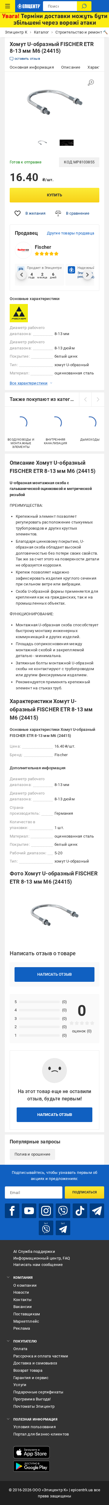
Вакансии (22, 1306)
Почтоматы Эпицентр (34, 1406)
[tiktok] (80, 1210)
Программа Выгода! (32, 1399)
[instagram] (46, 1210)
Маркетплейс (26, 1321)
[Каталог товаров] (7, 6)
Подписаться (84, 1192)
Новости (21, 1292)
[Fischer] (25, 313)
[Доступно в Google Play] (31, 1466)
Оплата (20, 1348)
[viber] (63, 1210)
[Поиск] (84, 6)
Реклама (21, 1328)
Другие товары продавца (70, 233)
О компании (25, 1285)
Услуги (19, 1384)
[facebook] (12, 1210)
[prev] (85, 399)
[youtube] (29, 1210)
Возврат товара (27, 1370)
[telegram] (97, 1210)
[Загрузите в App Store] (31, 1452)
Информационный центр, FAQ (41, 1258)
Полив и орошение (32, 1154)
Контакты (22, 1299)
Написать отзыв (54, 974)
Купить (54, 195)
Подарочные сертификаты (38, 1392)
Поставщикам (26, 1314)
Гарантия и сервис (30, 1377)
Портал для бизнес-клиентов (41, 1434)
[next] (97, 399)
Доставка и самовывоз (35, 1363)
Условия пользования (34, 1427)
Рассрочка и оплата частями (40, 1356)
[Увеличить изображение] (91, 83)
